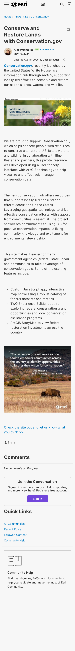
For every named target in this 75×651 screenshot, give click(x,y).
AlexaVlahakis (23, 49)
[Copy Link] (64, 60)
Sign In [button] (37, 498)
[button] (37, 112)
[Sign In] (69, 4)
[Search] (62, 4)
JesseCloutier (51, 59)
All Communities (14, 523)
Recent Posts (12, 529)
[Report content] (68, 29)
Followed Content (15, 534)
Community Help (15, 540)
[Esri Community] (19, 4)
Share (9, 443)
